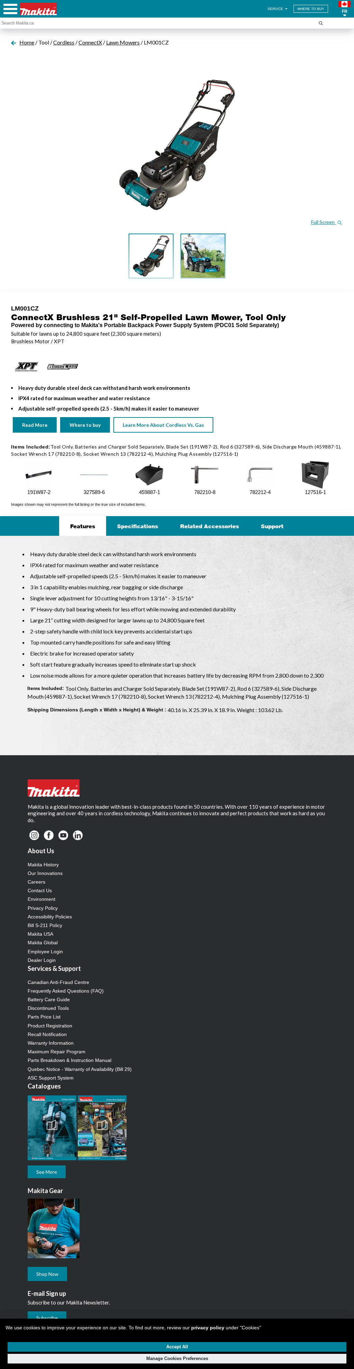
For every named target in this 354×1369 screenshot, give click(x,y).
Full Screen (323, 222)
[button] (344, 9)
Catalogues (44, 1086)
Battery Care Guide (49, 999)
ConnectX (90, 42)
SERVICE (276, 9)
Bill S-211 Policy (45, 925)
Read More (34, 425)
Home (26, 42)
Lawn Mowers (123, 42)
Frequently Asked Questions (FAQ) (66, 991)
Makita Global (43, 942)
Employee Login (45, 951)
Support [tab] (272, 526)
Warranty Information (51, 1043)
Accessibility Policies (50, 916)
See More (46, 1172)
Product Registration (50, 1025)
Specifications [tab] (137, 526)
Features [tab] (82, 526)
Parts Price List (44, 1017)
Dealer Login (42, 960)
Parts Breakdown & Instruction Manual (69, 1060)
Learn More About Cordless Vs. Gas (163, 425)
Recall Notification (47, 1034)
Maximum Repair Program (56, 1051)
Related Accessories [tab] (209, 526)
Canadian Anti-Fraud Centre (58, 982)
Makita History (43, 864)
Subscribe (47, 1318)
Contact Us (40, 890)
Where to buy (85, 425)
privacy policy (207, 1327)
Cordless (63, 42)
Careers (36, 882)
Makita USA (40, 934)
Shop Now (47, 1274)
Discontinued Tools (48, 1008)
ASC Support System (51, 1078)
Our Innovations (45, 873)
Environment (41, 899)
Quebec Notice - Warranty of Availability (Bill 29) (80, 1069)
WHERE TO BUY (310, 9)
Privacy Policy (43, 908)
